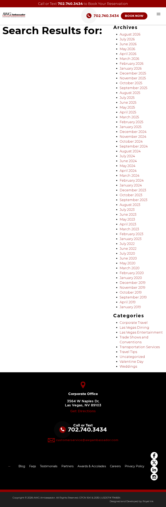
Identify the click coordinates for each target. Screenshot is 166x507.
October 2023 (131, 195)
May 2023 (127, 219)
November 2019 (132, 288)
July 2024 (127, 156)
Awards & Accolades (92, 466)
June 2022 (128, 249)
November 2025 (133, 78)
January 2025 (131, 127)
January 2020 (131, 278)
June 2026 (128, 44)
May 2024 (127, 166)
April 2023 (128, 224)
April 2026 (128, 54)
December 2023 (133, 190)
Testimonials (48, 466)
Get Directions (83, 411)
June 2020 (128, 258)
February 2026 (131, 64)
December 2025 (133, 73)
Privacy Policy (134, 466)
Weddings (128, 366)
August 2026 (130, 34)
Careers (115, 466)
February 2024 (132, 180)
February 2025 (131, 122)
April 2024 (128, 171)
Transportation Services (140, 347)
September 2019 (133, 297)
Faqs (32, 466)
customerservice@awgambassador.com (87, 439)
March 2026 (129, 59)
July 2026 (127, 39)
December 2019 (133, 283)
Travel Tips (128, 352)
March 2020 (129, 268)
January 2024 (131, 185)
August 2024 (130, 151)
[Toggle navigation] (158, 14)
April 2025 (128, 112)
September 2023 (133, 200)
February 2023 (131, 234)
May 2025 (127, 107)
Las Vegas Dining (134, 327)
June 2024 (128, 161)
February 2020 (132, 273)
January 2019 (130, 307)
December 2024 (133, 132)
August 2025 (130, 93)
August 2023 (130, 205)
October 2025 (131, 83)
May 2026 (127, 49)
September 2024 (134, 146)
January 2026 (131, 68)
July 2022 (127, 244)
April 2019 (128, 302)
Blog (21, 466)
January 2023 (131, 239)
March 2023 (129, 229)
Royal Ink (148, 501)
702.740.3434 (70, 3)
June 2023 (128, 214)
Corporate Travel (134, 323)
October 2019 (131, 292)
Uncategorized (132, 357)
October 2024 (131, 141)
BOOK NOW (134, 16)
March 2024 (129, 176)
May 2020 (127, 263)
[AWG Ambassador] (13, 14)
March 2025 (129, 117)
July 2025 (127, 98)
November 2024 (133, 137)
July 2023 (127, 210)
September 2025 (133, 88)
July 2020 (127, 253)
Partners (67, 466)
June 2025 (128, 102)
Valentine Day (131, 362)
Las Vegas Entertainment (141, 332)
